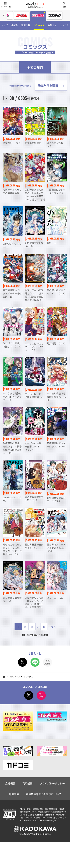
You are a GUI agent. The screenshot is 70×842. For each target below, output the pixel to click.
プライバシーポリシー (52, 783)
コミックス (39, 25)
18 (44, 626)
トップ (4, 25)
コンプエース (14, 676)
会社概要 (10, 783)
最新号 (14, 25)
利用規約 (27, 783)
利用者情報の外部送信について (43, 794)
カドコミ (64, 25)
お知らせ (52, 25)
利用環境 (14, 794)
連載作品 (25, 25)
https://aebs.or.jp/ (48, 820)
